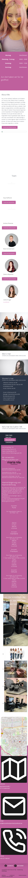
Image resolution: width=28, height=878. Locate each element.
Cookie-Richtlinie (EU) (22, 875)
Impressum (4, 875)
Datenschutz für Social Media (7, 876)
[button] (15, 654)
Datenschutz (12, 875)
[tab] (9, 435)
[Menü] (25, 5)
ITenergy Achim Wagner (12, 871)
